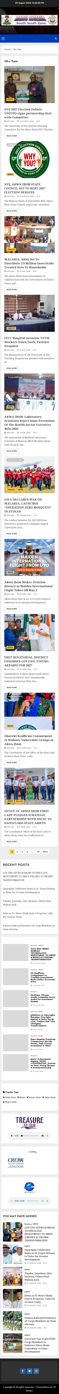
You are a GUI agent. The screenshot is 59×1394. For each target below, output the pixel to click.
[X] (29, 1371)
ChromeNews (43, 1387)
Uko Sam (10, 121)
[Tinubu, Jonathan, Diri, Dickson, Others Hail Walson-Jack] (12, 1276)
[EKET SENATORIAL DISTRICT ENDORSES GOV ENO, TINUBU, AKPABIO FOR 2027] (29, 632)
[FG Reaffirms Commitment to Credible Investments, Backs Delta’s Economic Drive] (15, 976)
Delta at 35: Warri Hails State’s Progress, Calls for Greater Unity (39, 1299)
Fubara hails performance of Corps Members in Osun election (40, 1321)
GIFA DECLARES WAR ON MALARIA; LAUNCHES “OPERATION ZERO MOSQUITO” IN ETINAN (27, 505)
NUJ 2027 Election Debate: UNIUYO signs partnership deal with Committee (27, 113)
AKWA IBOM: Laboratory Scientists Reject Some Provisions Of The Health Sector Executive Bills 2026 (29, 423)
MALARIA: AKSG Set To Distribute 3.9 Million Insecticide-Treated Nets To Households (29, 263)
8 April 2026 (24, 827)
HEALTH (11, 249)
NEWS (10, 99)
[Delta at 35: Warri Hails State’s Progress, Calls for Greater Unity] (12, 1298)
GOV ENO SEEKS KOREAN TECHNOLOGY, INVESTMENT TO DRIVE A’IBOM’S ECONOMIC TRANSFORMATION (28, 876)
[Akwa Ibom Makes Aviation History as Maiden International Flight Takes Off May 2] (29, 557)
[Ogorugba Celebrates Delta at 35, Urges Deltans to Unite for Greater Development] (12, 1254)
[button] (3, 38)
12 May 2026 (24, 433)
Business (34, 945)
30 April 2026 (25, 515)
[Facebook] (22, 1371)
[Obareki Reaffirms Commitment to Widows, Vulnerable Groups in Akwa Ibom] (29, 711)
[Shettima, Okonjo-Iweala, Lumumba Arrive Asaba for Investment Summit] (15, 998)
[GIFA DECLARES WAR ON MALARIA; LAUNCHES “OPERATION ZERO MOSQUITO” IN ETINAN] (29, 474)
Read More (12, 136)
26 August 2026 (34, 1328)
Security (19, 801)
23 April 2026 (25, 748)
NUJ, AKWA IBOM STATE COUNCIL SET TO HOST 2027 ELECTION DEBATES (24, 188)
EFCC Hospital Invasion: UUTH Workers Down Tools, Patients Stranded (26, 342)
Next (45, 851)
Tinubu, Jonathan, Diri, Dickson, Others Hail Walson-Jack (38, 1276)
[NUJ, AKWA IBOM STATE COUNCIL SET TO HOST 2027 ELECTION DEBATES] (29, 159)
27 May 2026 (24, 271)
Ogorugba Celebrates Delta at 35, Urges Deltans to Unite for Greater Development (39, 1254)
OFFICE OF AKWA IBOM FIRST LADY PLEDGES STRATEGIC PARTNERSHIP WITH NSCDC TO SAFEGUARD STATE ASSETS (28, 817)
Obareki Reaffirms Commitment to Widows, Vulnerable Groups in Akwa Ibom (28, 740)
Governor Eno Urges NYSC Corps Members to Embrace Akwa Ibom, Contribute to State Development (40, 1345)
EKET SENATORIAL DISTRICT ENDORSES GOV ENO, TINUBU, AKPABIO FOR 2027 (26, 661)
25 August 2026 (26, 121)
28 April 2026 (25, 594)
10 (38, 851)
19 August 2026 (26, 196)
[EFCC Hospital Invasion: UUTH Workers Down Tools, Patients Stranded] (29, 313)
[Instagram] (36, 1371)
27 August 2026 (34, 1263)
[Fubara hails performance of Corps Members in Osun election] (12, 1321)
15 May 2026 (24, 350)
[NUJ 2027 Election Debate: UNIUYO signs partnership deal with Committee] (29, 84)
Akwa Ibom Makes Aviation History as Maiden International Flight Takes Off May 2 (28, 586)
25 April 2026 (25, 669)
